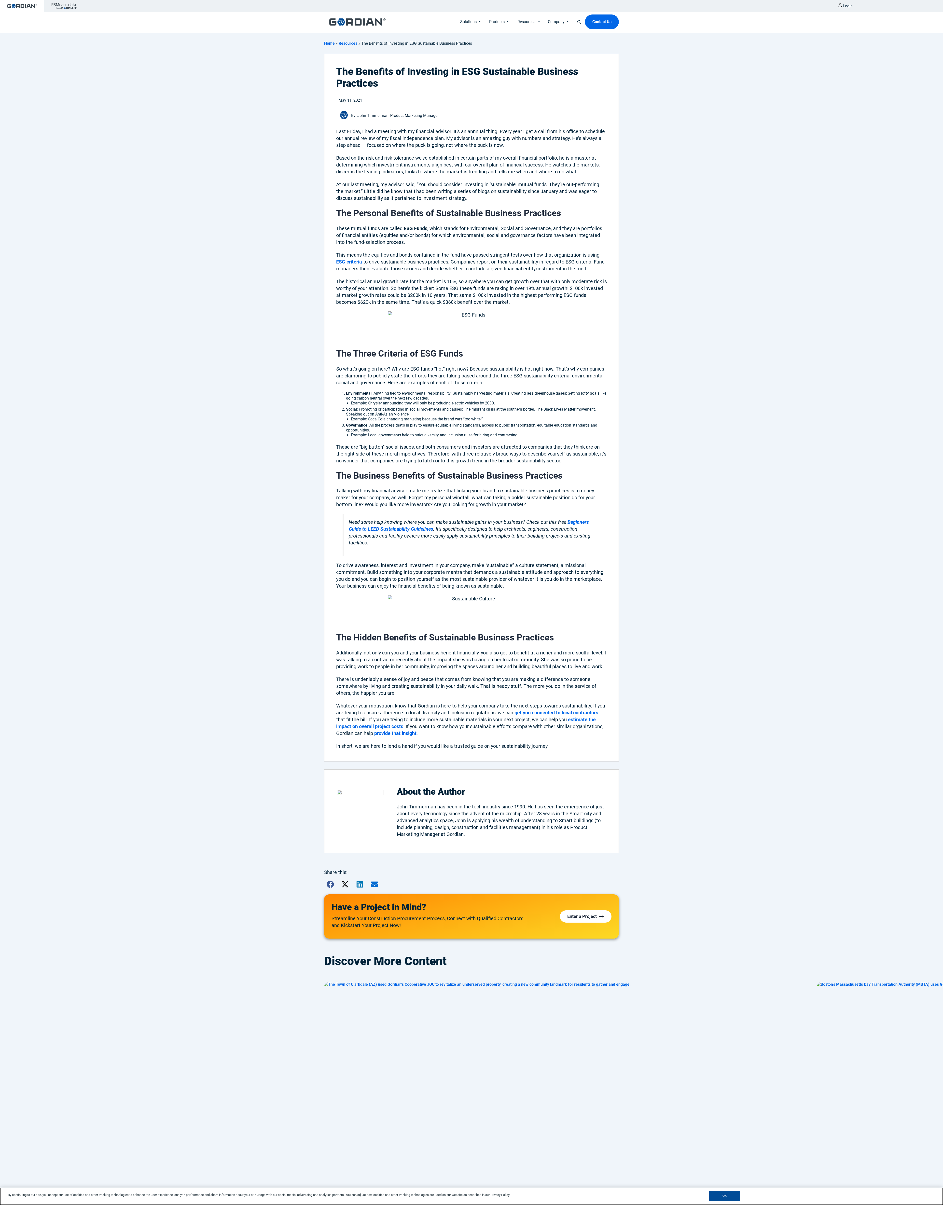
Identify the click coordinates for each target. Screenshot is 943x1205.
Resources (348, 43)
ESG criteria (349, 262)
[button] (330, 884)
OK (724, 1196)
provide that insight (395, 733)
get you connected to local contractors (556, 713)
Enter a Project (582, 916)
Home (329, 43)
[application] (479, 22)
